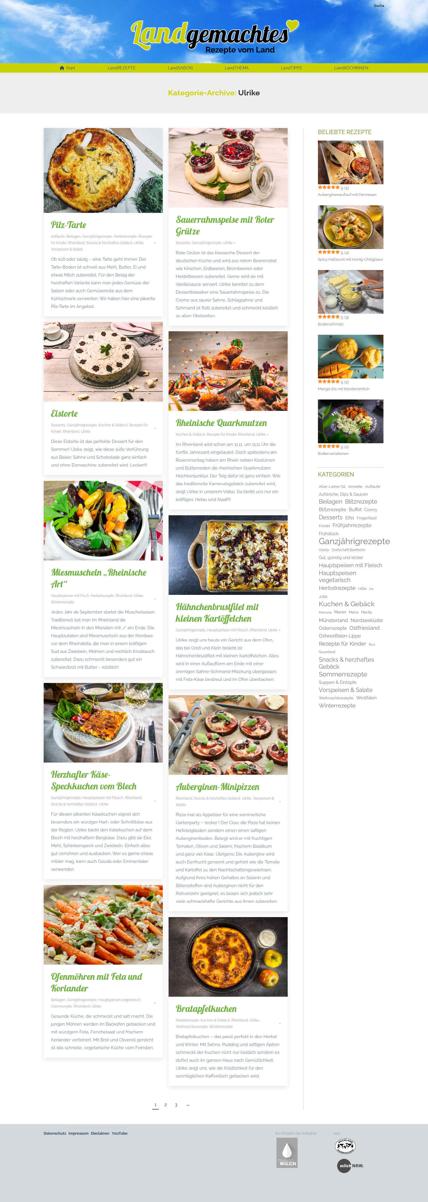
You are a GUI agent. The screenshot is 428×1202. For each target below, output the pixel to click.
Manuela (325, 612)
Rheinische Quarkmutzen (221, 422)
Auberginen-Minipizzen (217, 786)
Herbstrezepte (125, 236)
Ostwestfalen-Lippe (340, 636)
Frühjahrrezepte (352, 525)
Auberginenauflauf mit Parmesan (347, 194)
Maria (353, 612)
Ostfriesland (364, 628)
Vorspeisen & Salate (67, 249)
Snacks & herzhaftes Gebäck (109, 243)
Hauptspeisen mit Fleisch (227, 630)
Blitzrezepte (361, 501)
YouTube (120, 1133)
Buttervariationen (333, 453)
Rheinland (76, 243)
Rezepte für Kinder (221, 434)
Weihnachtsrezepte (192, 1027)
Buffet (355, 509)
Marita (366, 612)
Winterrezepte (62, 602)
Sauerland (327, 652)
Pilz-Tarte (68, 224)
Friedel (324, 526)
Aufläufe (58, 236)
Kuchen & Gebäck (113, 425)
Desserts (183, 243)
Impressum (78, 1133)
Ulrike (139, 243)
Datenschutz (55, 1133)
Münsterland (333, 620)
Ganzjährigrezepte (97, 236)
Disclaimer (100, 1133)
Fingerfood (366, 518)
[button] (13, 1189)
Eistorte (64, 413)
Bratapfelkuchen (206, 1008)
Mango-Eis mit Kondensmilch (343, 389)
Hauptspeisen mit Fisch (70, 596)
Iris (371, 589)
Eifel (349, 518)
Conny (370, 509)
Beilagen (73, 236)
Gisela (324, 550)
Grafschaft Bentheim (348, 550)
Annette (355, 486)
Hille (362, 588)
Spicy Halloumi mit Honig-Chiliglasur (350, 259)
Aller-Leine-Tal (332, 486)
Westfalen (366, 697)
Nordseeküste (367, 620)
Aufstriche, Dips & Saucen (343, 494)
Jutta (323, 596)
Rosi (372, 644)
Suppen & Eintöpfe (338, 682)
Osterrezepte (61, 1006)
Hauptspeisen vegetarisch (119, 1000)
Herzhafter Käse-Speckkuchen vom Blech (94, 780)
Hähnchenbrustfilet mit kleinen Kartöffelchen (217, 612)
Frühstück (329, 533)
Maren (340, 611)
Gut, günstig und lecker (341, 557)
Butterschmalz (331, 324)
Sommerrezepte (343, 674)
